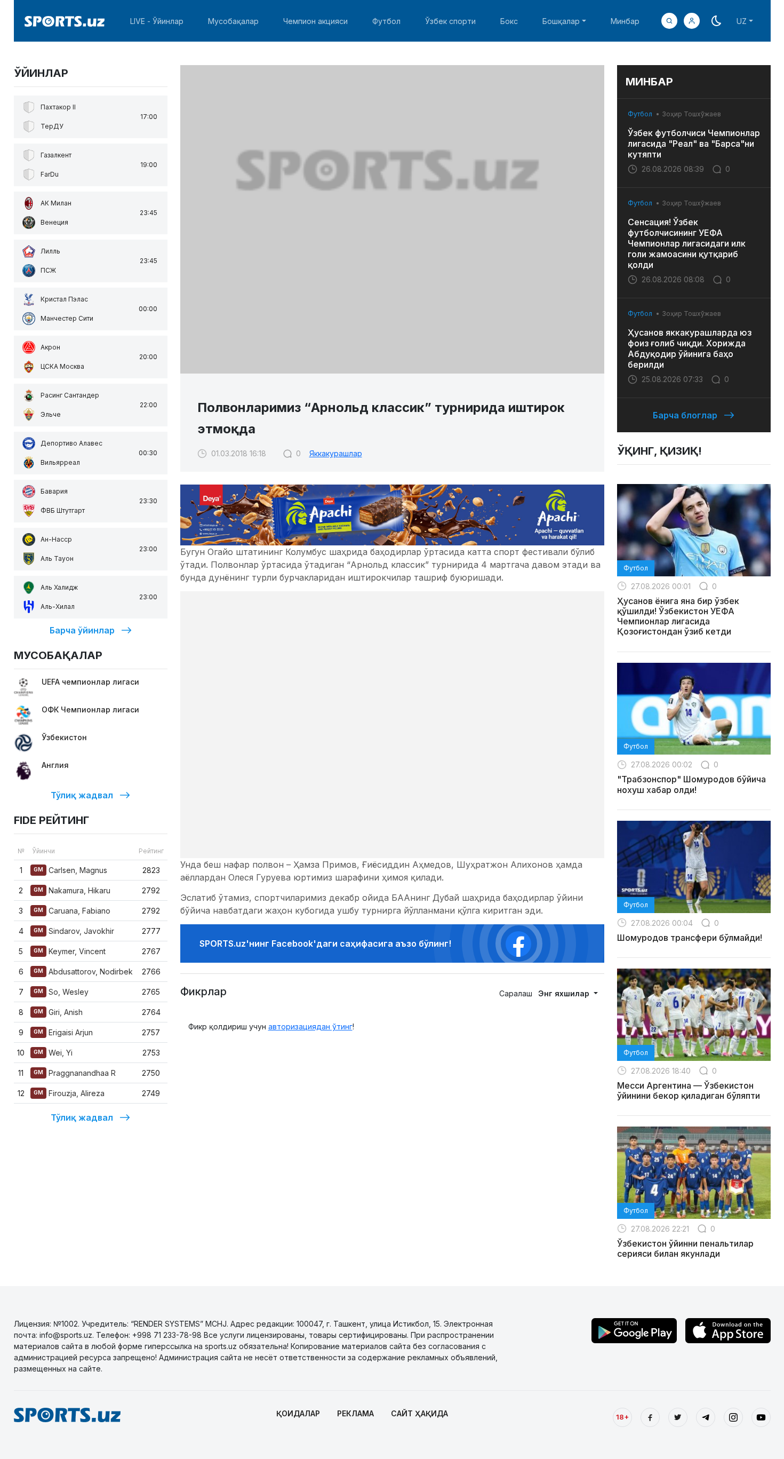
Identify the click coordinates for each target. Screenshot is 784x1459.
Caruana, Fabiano (72, 910)
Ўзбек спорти (450, 21)
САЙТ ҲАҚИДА (419, 1413)
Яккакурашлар (335, 453)
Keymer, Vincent (70, 951)
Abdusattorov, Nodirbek (83, 971)
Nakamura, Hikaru (72, 890)
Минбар (625, 21)
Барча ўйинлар (82, 630)
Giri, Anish (58, 1012)
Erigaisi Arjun (63, 1032)
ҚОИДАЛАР (298, 1413)
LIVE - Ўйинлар (156, 21)
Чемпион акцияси (315, 21)
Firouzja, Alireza (69, 1093)
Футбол (386, 21)
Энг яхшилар (564, 993)
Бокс (509, 21)
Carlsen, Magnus (70, 870)
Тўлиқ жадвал (82, 795)
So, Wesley (61, 991)
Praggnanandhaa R (75, 1072)
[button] (692, 21)
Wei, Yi (53, 1052)
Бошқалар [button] (561, 21)
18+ (622, 1417)
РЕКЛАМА (355, 1413)
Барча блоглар (685, 415)
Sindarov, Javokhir (74, 930)
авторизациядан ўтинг (310, 1026)
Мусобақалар (233, 21)
